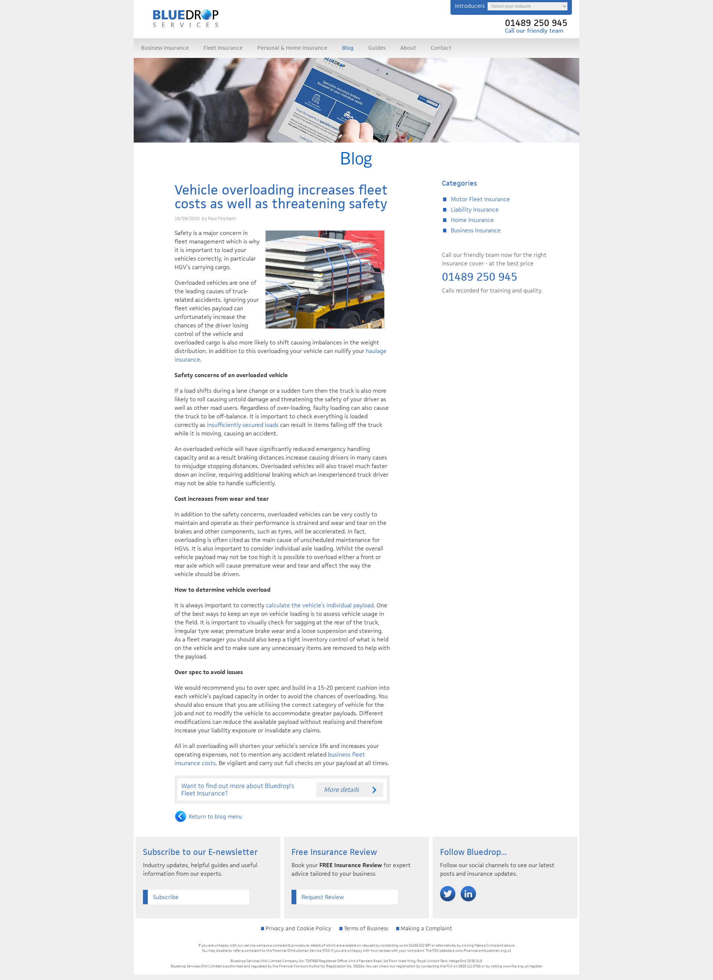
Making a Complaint (425, 928)
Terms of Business (365, 928)
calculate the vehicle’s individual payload (320, 605)
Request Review (323, 897)
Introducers (470, 5)
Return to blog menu (215, 816)
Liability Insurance (475, 209)
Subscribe (166, 897)
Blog (348, 47)
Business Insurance (165, 47)
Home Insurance (472, 220)
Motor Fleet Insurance (480, 199)
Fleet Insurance (223, 47)
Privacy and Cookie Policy (297, 928)
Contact (441, 47)
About (408, 47)
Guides (376, 47)
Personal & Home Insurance (292, 47)
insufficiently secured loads (243, 425)
